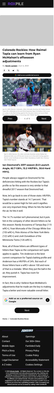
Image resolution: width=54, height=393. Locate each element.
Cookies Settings (33, 364)
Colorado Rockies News (19, 319)
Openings (30, 336)
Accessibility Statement (37, 360)
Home (5, 319)
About (5, 336)
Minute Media (14, 371)
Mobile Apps (8, 346)
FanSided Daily (32, 346)
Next (44, 118)
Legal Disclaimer (10, 360)
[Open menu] (4, 3)
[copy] (18, 70)
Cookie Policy (32, 355)
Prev (10, 118)
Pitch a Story (8, 350)
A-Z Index (7, 364)
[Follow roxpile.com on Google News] (47, 300)
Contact (6, 341)
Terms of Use (8, 355)
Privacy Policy (32, 350)
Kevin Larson (11, 66)
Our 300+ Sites (32, 341)
